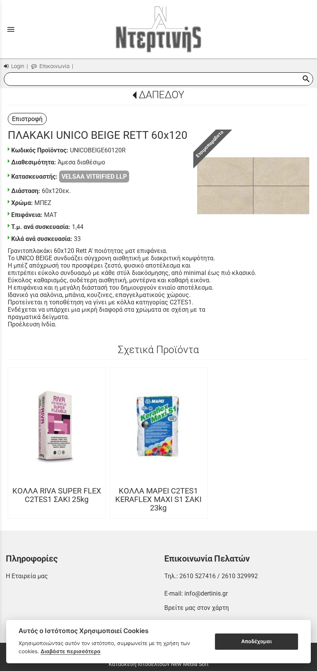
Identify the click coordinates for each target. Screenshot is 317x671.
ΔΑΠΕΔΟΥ (161, 95)
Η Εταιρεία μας (27, 576)
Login (17, 66)
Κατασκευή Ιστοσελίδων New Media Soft (159, 664)
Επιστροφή (27, 119)
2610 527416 (197, 576)
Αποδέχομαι (256, 641)
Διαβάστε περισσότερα (71, 651)
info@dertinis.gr (206, 593)
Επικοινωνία (54, 66)
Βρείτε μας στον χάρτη (196, 607)
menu (10, 29)
